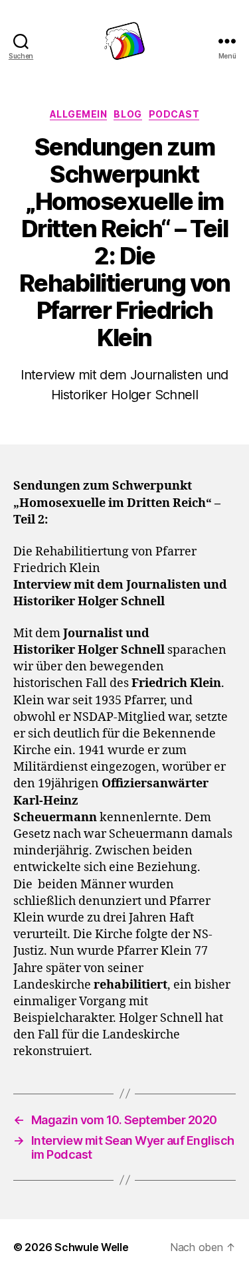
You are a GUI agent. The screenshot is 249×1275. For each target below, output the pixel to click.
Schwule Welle (91, 1247)
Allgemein (79, 114)
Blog (127, 114)
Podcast (174, 114)
